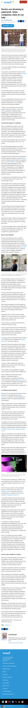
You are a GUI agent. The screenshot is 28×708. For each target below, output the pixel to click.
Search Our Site (6, 685)
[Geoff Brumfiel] (4, 636)
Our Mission (5, 688)
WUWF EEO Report (6, 668)
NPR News (8, 625)
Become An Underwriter (8, 677)
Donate (24, 2)
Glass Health (23, 73)
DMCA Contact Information (8, 694)
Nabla (6, 316)
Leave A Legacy (6, 682)
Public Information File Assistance (9, 666)
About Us (4, 671)
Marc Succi (23, 158)
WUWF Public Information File (9, 663)
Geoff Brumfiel (8, 20)
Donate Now (5, 674)
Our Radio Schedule (7, 691)
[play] (2, 706)
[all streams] (26, 706)
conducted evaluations (9, 161)
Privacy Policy (5, 680)
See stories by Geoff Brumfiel (15, 642)
